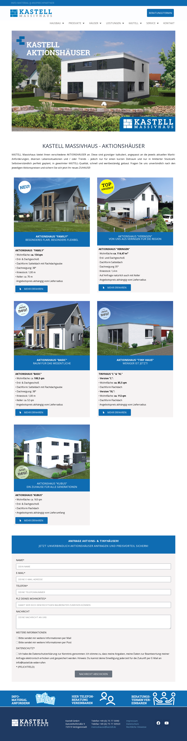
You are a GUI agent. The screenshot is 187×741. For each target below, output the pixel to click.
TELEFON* (22, 585)
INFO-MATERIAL (20, 3)
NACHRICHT (23, 611)
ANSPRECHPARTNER (42, 3)
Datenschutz (132, 723)
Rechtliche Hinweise (136, 726)
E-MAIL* (20, 573)
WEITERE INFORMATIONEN (31, 632)
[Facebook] (158, 723)
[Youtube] (166, 723)
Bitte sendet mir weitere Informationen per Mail (45, 638)
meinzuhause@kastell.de (103, 726)
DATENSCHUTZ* (25, 648)
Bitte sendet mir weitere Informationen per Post (45, 642)
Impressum (132, 720)
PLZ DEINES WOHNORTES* (31, 598)
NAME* (20, 560)
